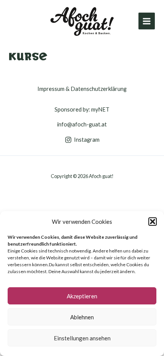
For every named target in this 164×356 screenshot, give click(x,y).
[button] (152, 221)
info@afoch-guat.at (82, 124)
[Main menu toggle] (146, 21)
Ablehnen (82, 317)
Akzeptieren (82, 296)
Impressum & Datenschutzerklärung (82, 89)
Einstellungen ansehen (82, 338)
